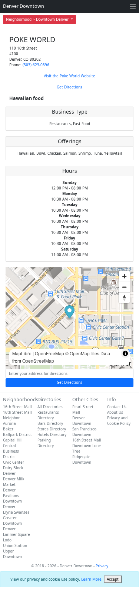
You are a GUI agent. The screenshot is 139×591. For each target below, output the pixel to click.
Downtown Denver (12, 503)
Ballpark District (17, 434)
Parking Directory (45, 442)
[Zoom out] (124, 287)
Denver (9, 473)
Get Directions (69, 87)
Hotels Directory (51, 434)
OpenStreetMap (38, 360)
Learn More (91, 579)
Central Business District (11, 451)
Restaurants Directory (48, 415)
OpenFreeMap (49, 353)
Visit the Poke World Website (69, 75)
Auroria (9, 423)
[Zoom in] (124, 276)
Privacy (102, 565)
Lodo (7, 540)
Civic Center (13, 462)
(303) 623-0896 (36, 64)
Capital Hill (13, 440)
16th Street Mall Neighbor (17, 415)
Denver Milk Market (13, 481)
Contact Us (116, 406)
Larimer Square (16, 534)
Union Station (15, 545)
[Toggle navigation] (132, 6)
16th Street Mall (17, 406)
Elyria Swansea (16, 512)
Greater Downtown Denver (12, 523)
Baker (8, 429)
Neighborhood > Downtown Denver (38, 19)
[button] (69, 312)
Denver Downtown (23, 6)
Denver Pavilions (11, 492)
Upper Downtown (12, 553)
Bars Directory (50, 423)
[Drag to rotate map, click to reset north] (124, 297)
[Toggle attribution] (125, 353)
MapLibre (22, 353)
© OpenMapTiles (82, 353)
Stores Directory (51, 429)
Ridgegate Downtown (81, 459)
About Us (115, 412)
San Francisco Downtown (84, 431)
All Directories (50, 406)
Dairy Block (13, 467)
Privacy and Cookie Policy (118, 420)
